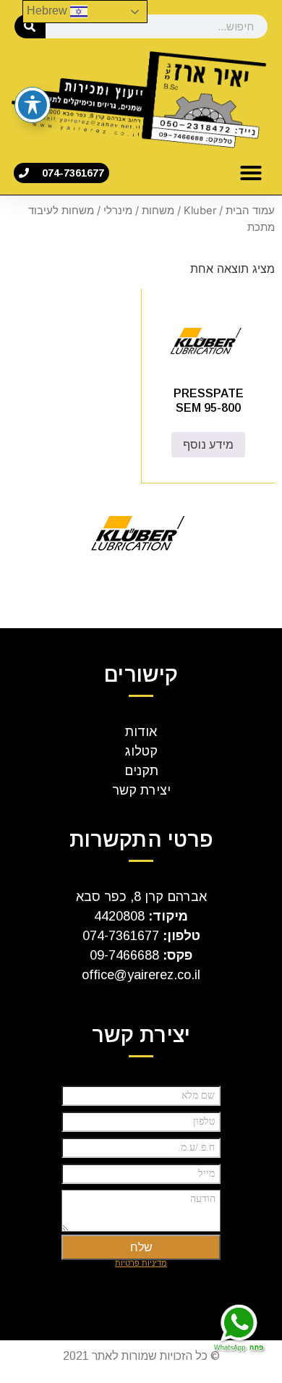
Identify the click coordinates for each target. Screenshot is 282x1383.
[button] (250, 173)
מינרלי (117, 210)
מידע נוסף (208, 445)
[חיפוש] (30, 26)
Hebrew (48, 10)
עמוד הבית (250, 210)
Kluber (200, 210)
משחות (158, 210)
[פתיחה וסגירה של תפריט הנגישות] (32, 105)
